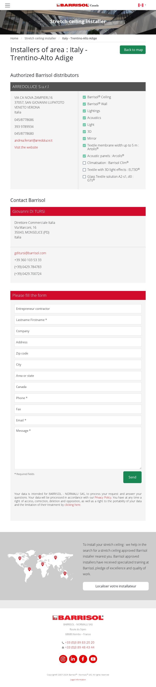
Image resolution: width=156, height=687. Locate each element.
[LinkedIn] (74, 658)
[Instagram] (64, 658)
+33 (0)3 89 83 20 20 (79, 642)
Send (132, 477)
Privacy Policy (103, 497)
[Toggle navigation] (7, 5)
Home (14, 38)
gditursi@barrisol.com (30, 253)
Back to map (132, 49)
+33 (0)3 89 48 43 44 (79, 647)
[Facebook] (84, 658)
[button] (142, 5)
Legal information (78, 679)
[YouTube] (93, 658)
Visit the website (26, 147)
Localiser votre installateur (115, 586)
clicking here (72, 505)
